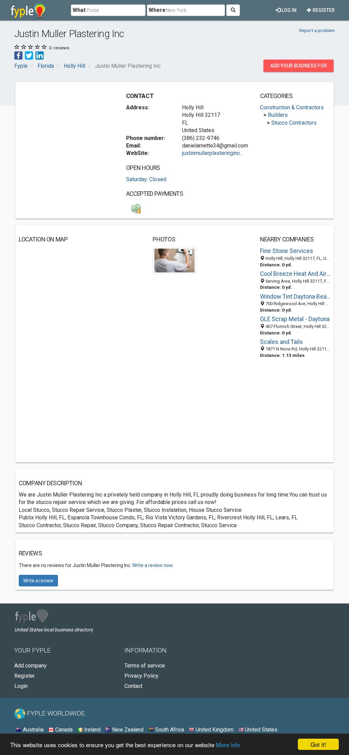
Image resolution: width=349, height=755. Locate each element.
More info (228, 744)
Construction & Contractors (292, 107)
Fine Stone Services (286, 251)
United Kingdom (213, 729)
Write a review (38, 580)
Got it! (318, 744)
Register (323, 10)
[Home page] (28, 10)
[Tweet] (29, 55)
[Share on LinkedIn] (39, 55)
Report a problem (317, 30)
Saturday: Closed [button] (146, 179)
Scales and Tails (281, 342)
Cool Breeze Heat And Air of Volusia (295, 273)
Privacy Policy (141, 676)
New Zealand (127, 729)
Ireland (92, 729)
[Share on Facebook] (18, 55)
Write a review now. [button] (152, 565)
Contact (133, 686)
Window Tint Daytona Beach (295, 296)
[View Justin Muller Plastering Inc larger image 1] (174, 260)
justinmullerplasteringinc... (212, 153)
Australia (32, 729)
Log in (288, 10)
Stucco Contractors (294, 123)
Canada (63, 729)
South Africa (169, 729)
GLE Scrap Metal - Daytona (295, 319)
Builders (278, 115)
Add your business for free (298, 67)
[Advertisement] (70, 128)
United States (260, 729)
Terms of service (144, 665)
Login (21, 686)
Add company (30, 665)
